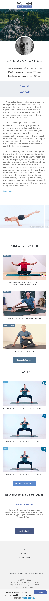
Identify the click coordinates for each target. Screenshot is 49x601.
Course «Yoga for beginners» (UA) (24, 318)
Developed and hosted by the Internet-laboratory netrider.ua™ (26, 573)
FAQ (24, 549)
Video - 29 (24, 86)
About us (24, 553)
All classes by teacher (23, 483)
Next (45, 216)
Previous (3, 216)
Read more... (8, 191)
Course (6, 256)
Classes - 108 (24, 91)
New (5, 382)
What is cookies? (28, 598)
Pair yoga (38, 68)
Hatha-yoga (28, 68)
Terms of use (24, 557)
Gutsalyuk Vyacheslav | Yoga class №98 (22, 408)
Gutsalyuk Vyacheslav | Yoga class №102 (22, 475)
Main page (23, 11)
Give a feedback (23, 531)
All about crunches (24, 352)
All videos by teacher (23, 360)
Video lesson (9, 325)
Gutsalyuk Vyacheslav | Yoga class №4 (21, 442)
